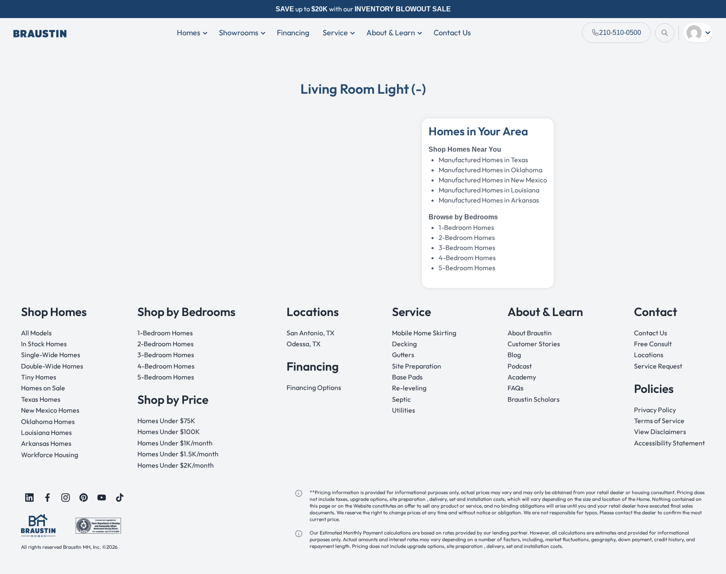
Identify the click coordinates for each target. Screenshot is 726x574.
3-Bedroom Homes (467, 247)
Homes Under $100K (168, 431)
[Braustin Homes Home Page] (39, 33)
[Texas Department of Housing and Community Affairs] (98, 525)
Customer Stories (534, 344)
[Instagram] (65, 497)
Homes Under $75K (166, 420)
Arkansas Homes (46, 443)
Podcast (520, 366)
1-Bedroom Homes (165, 333)
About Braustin (530, 333)
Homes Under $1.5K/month (177, 454)
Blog (514, 354)
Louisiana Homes (46, 432)
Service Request (658, 366)
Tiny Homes (38, 377)
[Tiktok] (119, 497)
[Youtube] (101, 497)
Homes (188, 32)
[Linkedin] (29, 497)
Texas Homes (40, 399)
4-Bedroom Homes (467, 257)
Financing (293, 32)
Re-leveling (409, 388)
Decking (404, 344)
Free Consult (653, 344)
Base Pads (407, 377)
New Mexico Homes (50, 410)
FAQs (515, 388)
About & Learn (390, 32)
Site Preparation (416, 366)
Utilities (403, 410)
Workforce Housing (49, 454)
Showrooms (238, 32)
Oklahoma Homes (48, 421)
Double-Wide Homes (52, 366)
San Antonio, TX (310, 333)
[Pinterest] (83, 497)
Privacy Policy (655, 409)
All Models (36, 333)
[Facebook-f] (47, 497)
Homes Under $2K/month (175, 465)
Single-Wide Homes (50, 354)
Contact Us (452, 32)
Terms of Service (659, 420)
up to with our (363, 9)
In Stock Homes (44, 344)
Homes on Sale (43, 388)
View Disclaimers (660, 431)
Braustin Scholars (534, 399)
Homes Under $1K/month (175, 443)
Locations (648, 354)
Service (335, 32)
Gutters (403, 354)
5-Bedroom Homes (467, 267)
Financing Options (314, 387)
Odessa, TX (304, 344)
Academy (522, 377)
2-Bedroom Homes (165, 344)
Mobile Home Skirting (424, 333)
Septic (401, 399)
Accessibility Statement (669, 443)
